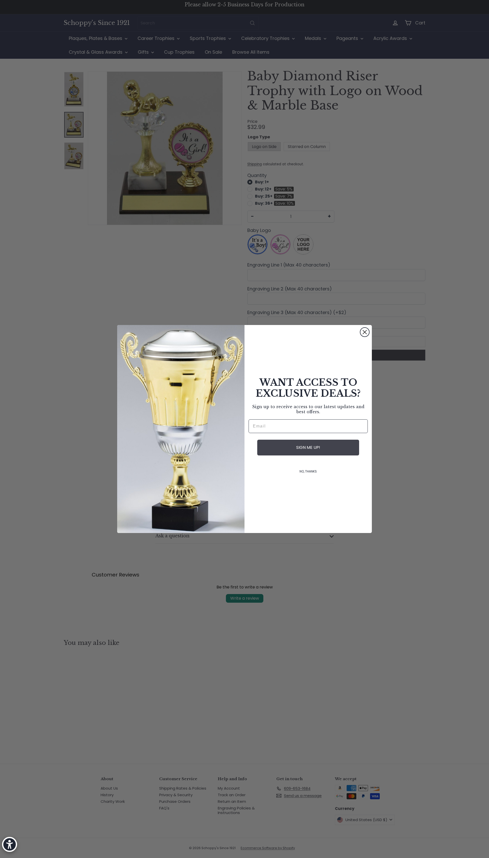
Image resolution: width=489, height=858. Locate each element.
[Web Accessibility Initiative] (9, 844)
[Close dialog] (364, 332)
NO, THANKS (308, 471)
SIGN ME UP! (308, 447)
